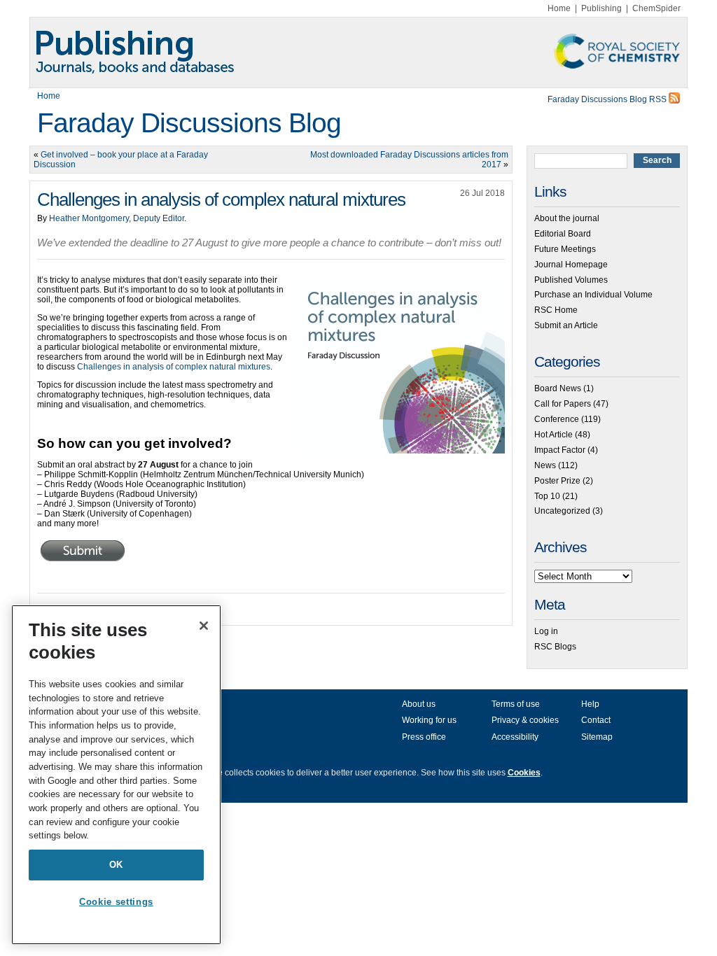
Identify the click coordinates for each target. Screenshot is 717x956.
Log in (546, 631)
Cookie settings (116, 902)
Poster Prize (557, 481)
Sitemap (597, 737)
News (545, 465)
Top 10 (547, 496)
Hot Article (553, 435)
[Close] (203, 625)
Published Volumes (571, 280)
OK (116, 864)
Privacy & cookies (525, 720)
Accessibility (515, 737)
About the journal (566, 218)
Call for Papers (562, 404)
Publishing (601, 8)
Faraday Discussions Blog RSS (608, 99)
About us (419, 704)
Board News (557, 388)
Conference (556, 419)
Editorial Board (562, 234)
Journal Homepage (571, 264)
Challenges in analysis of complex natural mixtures (173, 367)
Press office (424, 737)
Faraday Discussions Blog (189, 123)
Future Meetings (565, 249)
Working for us (429, 720)
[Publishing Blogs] (358, 52)
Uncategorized (562, 511)
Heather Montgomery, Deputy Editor (116, 218)
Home (559, 8)
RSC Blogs (555, 647)
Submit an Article (566, 325)
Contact (596, 720)
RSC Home (556, 310)
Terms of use (516, 704)
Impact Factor (559, 450)
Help (590, 704)
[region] (116, 775)
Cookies (524, 773)
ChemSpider (656, 8)
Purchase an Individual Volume (593, 295)
